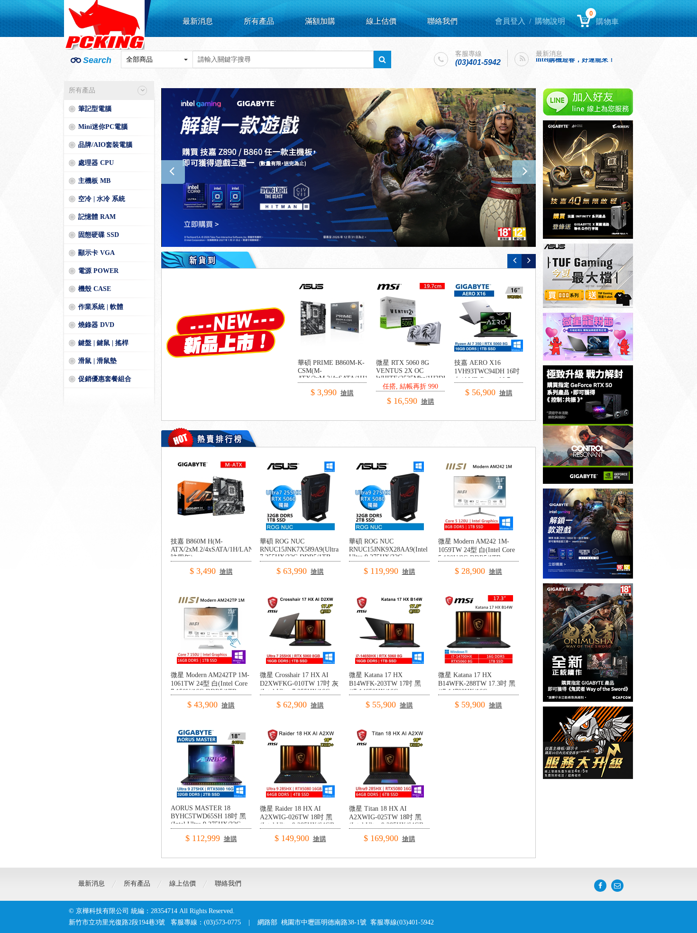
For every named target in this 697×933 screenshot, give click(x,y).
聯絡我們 (442, 21)
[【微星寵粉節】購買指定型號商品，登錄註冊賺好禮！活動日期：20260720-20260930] (588, 337)
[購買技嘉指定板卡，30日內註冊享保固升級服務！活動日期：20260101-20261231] (588, 743)
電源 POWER (98, 270)
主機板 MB (94, 180)
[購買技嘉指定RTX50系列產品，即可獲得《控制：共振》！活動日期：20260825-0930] (588, 424)
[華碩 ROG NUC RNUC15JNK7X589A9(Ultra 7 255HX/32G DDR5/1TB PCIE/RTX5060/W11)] (300, 465)
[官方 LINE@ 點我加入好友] (588, 102)
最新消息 (198, 21)
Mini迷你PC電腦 (103, 126)
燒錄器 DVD (96, 324)
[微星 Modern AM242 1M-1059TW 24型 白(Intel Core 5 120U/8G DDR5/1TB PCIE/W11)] (478, 465)
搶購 (347, 393)
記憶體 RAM (97, 216)
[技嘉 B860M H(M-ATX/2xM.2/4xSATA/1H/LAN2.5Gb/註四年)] (211, 465)
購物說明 (550, 21)
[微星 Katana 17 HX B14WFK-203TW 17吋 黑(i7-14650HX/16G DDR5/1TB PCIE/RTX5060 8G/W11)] (389, 598)
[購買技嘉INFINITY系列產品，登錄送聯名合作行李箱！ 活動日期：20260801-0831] (588, 179)
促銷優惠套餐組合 (104, 378)
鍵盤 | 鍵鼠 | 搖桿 (103, 342)
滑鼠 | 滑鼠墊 (97, 360)
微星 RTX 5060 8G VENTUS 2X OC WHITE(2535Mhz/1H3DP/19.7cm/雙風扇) (423, 374)
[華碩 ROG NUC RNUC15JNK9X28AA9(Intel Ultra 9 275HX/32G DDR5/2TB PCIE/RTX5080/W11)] (389, 465)
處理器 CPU (96, 162)
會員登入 (510, 21)
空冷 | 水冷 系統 (101, 198)
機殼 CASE (94, 288)
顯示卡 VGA (96, 252)
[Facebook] (600, 885)
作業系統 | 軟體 (100, 306)
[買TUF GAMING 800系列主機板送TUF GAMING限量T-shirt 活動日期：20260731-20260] (588, 276)
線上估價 (381, 21)
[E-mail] (617, 885)
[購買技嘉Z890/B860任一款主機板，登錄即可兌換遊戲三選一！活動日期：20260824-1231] (348, 167)
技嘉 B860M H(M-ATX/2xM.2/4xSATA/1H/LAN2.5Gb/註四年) (221, 549)
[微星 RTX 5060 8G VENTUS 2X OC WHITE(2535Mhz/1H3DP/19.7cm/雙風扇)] (410, 317)
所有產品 (259, 21)
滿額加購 (320, 21)
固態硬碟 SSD (98, 234)
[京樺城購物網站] (104, 25)
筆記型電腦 (94, 108)
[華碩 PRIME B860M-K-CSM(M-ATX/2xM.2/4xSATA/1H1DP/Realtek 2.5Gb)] (332, 317)
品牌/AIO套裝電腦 (105, 144)
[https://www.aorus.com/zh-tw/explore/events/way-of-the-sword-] (588, 642)
